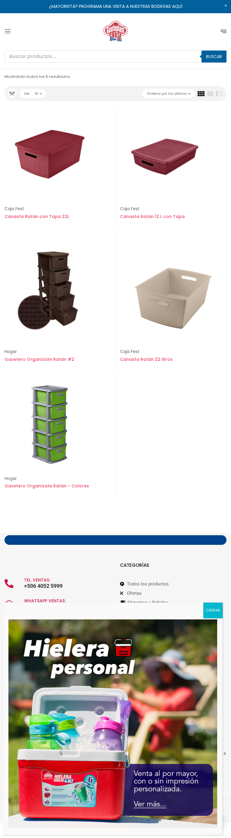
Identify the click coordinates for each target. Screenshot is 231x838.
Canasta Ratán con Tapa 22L (37, 216)
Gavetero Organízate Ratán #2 (39, 359)
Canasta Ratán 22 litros (146, 359)
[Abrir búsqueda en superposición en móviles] (115, 57)
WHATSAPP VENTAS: (45, 601)
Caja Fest (14, 209)
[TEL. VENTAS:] (9, 583)
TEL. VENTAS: (37, 580)
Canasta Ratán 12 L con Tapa (152, 216)
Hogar (11, 351)
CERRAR (213, 610)
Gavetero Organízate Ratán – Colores (47, 486)
